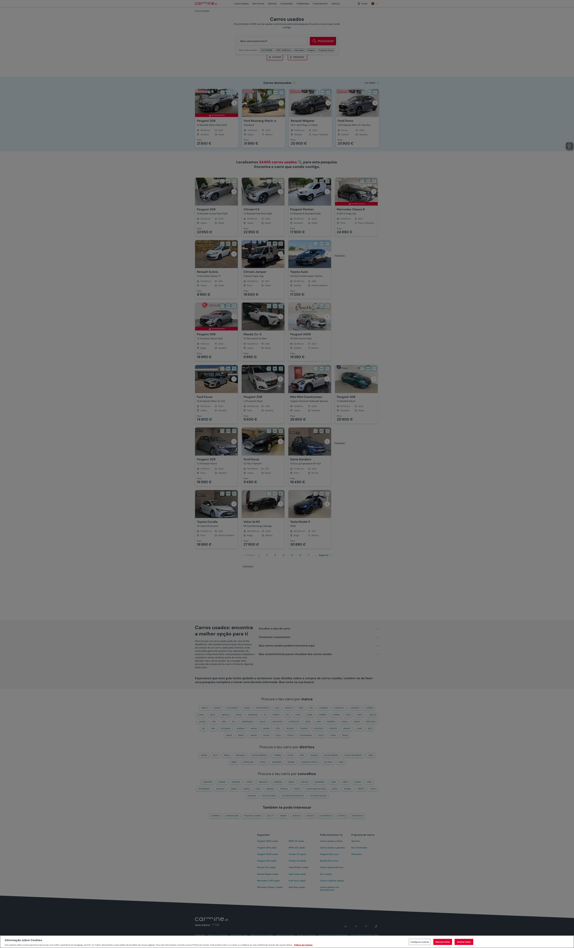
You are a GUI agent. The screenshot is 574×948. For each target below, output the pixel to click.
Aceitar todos (464, 942)
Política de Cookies (303, 945)
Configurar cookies (419, 942)
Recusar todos (443, 942)
